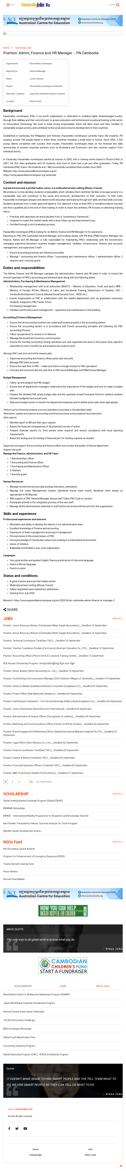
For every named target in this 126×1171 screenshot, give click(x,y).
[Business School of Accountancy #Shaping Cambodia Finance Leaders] (63, 34)
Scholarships (36, 1155)
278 (31, 782)
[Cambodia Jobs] (36, 5)
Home (6, 47)
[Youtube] (25, 1128)
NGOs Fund (12, 842)
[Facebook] (9, 1128)
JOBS (8, 619)
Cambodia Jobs (23, 47)
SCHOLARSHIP (16, 794)
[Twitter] (17, 1128)
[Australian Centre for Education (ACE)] (63, 25)
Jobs (90, 1149)
